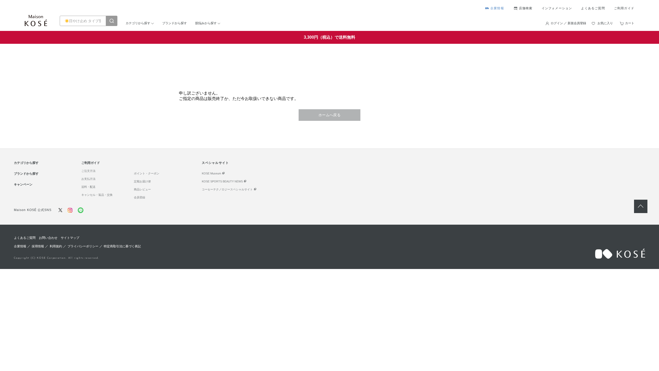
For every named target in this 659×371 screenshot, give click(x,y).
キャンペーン (23, 184)
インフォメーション (557, 8)
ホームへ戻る (329, 115)
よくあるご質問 (593, 8)
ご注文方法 (88, 170)
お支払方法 (88, 178)
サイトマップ (70, 238)
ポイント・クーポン (146, 173)
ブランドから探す (174, 23)
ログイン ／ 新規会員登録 (568, 23)
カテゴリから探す (138, 23)
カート (629, 23)
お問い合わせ (48, 238)
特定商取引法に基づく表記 (122, 246)
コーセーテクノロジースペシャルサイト (227, 189)
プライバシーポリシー (82, 246)
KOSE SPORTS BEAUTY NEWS (222, 181)
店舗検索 (526, 8)
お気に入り (605, 23)
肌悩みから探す (206, 23)
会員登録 (139, 197)
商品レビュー (142, 189)
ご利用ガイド (624, 8)
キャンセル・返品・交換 (96, 194)
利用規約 (56, 246)
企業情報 (497, 8)
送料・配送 (88, 186)
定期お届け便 (142, 181)
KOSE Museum (211, 173)
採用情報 (38, 246)
